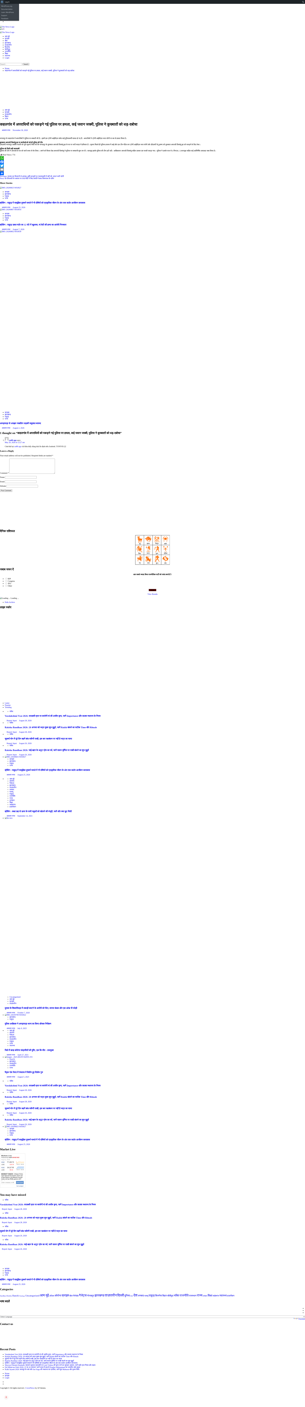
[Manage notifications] (6, 1397)
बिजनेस (7, 47)
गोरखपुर (90, 1295)
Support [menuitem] (4, 15)
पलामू (11, 792)
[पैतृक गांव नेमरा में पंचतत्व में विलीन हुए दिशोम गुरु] (19, 1057)
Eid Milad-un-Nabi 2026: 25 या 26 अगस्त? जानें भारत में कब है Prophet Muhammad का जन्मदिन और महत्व (42, 1367)
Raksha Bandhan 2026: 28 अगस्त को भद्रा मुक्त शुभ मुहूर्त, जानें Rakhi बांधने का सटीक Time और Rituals (51, 727)
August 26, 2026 (25, 743)
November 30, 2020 (20, 130)
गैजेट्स (12, 783)
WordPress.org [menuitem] (6, 6)
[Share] (152, 173)
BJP (9, 579)
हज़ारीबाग (13, 807)
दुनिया (127, 1295)
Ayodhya (3, 1296)
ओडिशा (51, 1296)
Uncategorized (15, 997)
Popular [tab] (8, 705)
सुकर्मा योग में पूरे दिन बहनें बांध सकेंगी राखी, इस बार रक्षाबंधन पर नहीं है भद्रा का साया (38, 738)
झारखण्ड (8, 43)
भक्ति (11, 711)
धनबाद (12, 789)
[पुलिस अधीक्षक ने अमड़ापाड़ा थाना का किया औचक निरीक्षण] (15, 1015)
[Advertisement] (152, 90)
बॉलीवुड (7, 49)
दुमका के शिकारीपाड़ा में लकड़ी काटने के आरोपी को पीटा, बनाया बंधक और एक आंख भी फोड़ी (41, 1008)
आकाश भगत (6, 130)
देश (135, 1295)
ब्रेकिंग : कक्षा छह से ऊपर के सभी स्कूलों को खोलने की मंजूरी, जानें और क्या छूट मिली (38, 811)
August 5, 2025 (23, 1077)
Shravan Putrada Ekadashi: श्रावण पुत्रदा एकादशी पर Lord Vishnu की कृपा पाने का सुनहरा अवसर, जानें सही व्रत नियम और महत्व (50, 1365)
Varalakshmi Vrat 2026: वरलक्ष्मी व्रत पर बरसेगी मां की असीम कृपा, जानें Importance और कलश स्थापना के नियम (53, 716)
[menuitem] (2, 2)
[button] (0, 62)
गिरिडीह (76, 1296)
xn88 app (13, 440)
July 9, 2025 (22, 1028)
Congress (11, 581)
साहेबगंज (12, 805)
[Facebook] (152, 162)
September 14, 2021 (25, 816)
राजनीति (7, 51)
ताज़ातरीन (8, 45)
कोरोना (12, 781)
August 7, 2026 (18, 229)
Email (2, 482)
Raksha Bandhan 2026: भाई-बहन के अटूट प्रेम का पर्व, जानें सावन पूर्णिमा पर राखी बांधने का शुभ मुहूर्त (47, 750)
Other (10, 586)
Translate (301, 1319)
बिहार (6, 116)
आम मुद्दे (7, 36)
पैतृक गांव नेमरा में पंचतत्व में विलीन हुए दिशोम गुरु (24, 1072)
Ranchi (12, 1059)
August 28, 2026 (25, 721)
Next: (27, 178)
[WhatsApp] (152, 158)
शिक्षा (6, 53)
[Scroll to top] (0, 1390)
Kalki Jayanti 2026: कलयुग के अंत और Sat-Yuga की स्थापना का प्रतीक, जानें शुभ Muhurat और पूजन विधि (42, 1369)
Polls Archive (10, 602)
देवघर (131, 1296)
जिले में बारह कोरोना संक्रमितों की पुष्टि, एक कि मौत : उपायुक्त (29, 1050)
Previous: (32, 176)
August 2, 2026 (18, 428)
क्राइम (7, 38)
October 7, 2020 (23, 1013)
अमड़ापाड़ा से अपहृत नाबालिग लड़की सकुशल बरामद (20, 423)
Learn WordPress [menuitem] (7, 12)
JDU (9, 583)
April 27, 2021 (22, 1055)
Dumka (9, 1296)
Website (3, 486)
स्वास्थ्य (7, 56)
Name (2, 477)
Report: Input (12, 721)
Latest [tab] (7, 703)
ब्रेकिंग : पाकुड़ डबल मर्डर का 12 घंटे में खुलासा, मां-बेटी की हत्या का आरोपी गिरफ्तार (33, 224)
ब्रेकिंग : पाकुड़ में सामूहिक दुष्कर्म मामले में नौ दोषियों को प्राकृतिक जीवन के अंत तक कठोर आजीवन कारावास (42, 202)
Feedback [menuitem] (4, 18)
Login (7, 58)
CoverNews (30, 1388)
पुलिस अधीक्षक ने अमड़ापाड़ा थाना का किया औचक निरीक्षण (28, 1023)
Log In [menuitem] (7, 2)
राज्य (6, 118)
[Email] (152, 169)
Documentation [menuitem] (7, 9)
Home (7, 1373)
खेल (6, 41)
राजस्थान (192, 1295)
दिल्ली (120, 1295)
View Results (152, 594)
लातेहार (12, 800)
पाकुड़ (7, 196)
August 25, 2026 (19, 207)
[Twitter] (152, 166)
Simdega (22, 1296)
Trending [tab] (8, 707)
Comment (4, 473)
